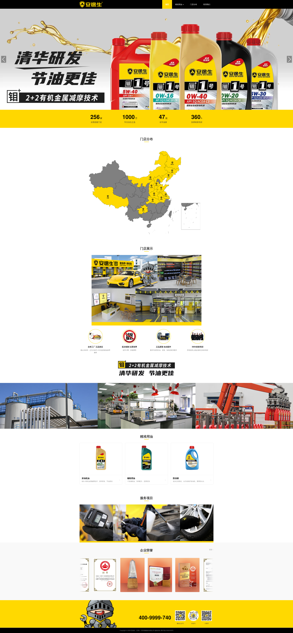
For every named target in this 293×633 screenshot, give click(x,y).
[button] (144, 107)
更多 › (211, 549)
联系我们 (206, 4)
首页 (167, 4)
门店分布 (193, 4)
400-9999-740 (155, 617)
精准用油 (178, 4)
